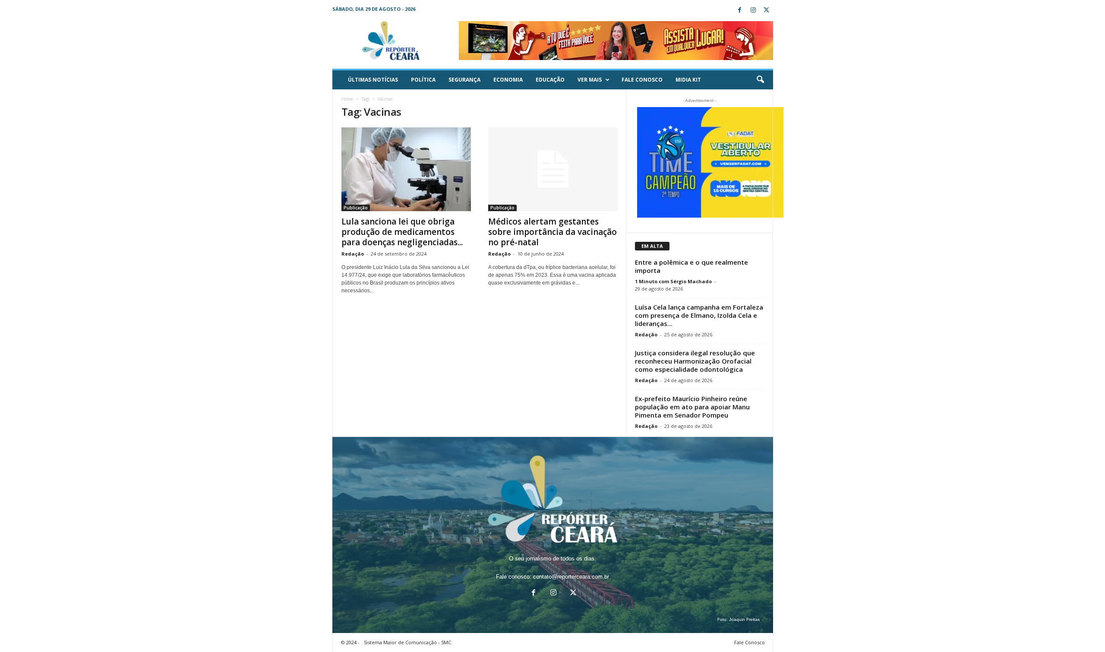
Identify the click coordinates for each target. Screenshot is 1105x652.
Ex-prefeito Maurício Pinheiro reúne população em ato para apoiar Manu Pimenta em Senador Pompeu (692, 406)
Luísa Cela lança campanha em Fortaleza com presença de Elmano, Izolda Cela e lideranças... (699, 315)
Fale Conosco (642, 79)
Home (347, 99)
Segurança (464, 79)
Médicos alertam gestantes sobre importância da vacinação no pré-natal (552, 232)
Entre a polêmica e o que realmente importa (691, 266)
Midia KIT (688, 79)
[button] (760, 79)
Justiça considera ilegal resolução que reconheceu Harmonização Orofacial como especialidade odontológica (695, 360)
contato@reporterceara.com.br (571, 576)
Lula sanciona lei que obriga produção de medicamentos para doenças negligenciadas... (402, 232)
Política (423, 79)
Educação (550, 79)
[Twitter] (766, 10)
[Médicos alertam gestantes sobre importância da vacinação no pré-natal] (553, 169)
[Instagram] (753, 10)
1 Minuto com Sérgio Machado (673, 281)
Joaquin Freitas (744, 619)
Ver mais (590, 79)
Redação (352, 253)
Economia (508, 79)
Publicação (356, 208)
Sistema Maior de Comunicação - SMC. (408, 642)
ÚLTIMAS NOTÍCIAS (373, 79)
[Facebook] (740, 10)
